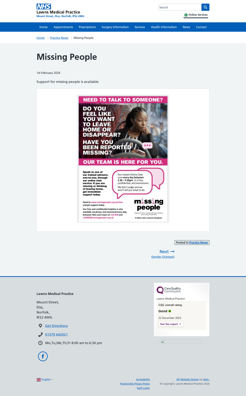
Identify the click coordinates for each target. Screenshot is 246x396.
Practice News (59, 38)
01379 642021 (56, 334)
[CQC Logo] (169, 293)
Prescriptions (87, 27)
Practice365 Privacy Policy (135, 383)
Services (140, 27)
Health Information (164, 27)
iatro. (206, 379)
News (186, 27)
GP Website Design (187, 379)
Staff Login (143, 388)
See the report (169, 324)
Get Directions (56, 326)
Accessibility (143, 379)
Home (43, 27)
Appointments (63, 27)
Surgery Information (115, 27)
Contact (201, 27)
